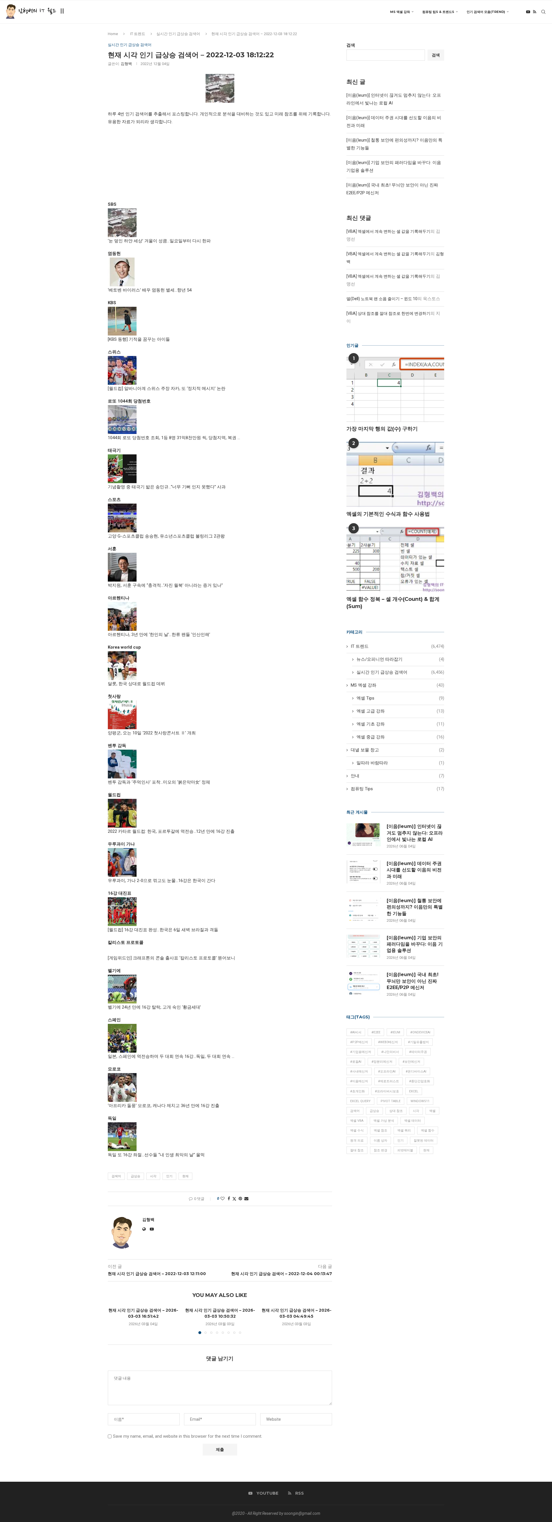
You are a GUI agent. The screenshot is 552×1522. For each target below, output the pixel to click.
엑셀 (432, 1111)
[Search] (543, 11)
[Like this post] (223, 1198)
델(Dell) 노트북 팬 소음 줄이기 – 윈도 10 (381, 298)
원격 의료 (357, 1140)
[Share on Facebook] (229, 1198)
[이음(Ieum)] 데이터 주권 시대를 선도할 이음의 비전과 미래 (414, 870)
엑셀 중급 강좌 (400, 737)
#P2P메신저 (359, 1042)
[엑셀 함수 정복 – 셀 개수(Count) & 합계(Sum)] (395, 559)
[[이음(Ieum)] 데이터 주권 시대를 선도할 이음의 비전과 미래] (363, 871)
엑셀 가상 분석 (383, 1121)
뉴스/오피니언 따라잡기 (400, 659)
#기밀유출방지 (418, 1042)
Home (113, 34)
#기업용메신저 (360, 1052)
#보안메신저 (411, 1062)
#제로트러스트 (388, 1081)
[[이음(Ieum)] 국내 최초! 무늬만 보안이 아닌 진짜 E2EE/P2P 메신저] (363, 983)
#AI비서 (355, 1032)
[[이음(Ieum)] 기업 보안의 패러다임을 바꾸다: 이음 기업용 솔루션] (363, 946)
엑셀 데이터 (412, 1121)
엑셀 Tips (400, 698)
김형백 (126, 64)
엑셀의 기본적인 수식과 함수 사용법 (388, 514)
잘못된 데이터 (424, 1140)
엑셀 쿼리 (404, 1130)
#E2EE (375, 1032)
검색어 (116, 1176)
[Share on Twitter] (234, 1198)
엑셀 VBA (356, 1121)
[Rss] (534, 11)
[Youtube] (528, 11)
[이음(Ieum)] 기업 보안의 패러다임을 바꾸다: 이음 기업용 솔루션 (415, 944)
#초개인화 (357, 1091)
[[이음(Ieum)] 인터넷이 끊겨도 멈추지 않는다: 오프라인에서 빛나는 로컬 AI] (363, 834)
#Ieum (395, 1032)
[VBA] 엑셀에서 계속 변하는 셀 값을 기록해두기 (388, 231)
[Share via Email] (246, 1198)
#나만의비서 (390, 1052)
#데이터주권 (418, 1052)
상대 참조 (396, 1111)
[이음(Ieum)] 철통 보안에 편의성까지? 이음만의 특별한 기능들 (415, 907)
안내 (397, 775)
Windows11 (420, 1101)
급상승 (135, 1176)
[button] (115, 1320)
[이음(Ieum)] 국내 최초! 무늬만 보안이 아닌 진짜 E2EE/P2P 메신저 (412, 981)
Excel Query (360, 1101)
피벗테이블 (405, 1150)
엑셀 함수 (427, 1130)
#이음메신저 (359, 1081)
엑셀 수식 (357, 1130)
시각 (153, 1176)
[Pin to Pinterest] (240, 1198)
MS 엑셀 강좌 (400, 12)
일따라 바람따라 (400, 762)
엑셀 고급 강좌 (400, 711)
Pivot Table (390, 1101)
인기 (169, 1176)
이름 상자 (380, 1140)
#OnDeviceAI (420, 1032)
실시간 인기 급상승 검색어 (178, 34)
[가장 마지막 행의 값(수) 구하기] (395, 389)
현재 (185, 1176)
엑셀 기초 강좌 (400, 724)
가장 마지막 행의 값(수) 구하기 (382, 429)
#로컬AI (355, 1062)
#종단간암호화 (419, 1081)
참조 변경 (380, 1150)
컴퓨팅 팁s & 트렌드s (438, 12)
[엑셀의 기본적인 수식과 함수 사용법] (395, 474)
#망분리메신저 (381, 1062)
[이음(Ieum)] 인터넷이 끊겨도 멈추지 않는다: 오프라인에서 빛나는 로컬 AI (415, 833)
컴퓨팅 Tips (397, 788)
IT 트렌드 (137, 34)
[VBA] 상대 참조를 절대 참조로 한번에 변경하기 (388, 313)
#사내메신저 (359, 1071)
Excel (413, 1091)
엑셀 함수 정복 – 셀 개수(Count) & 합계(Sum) (393, 602)
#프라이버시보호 (387, 1091)
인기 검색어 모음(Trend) (486, 12)
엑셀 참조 (380, 1130)
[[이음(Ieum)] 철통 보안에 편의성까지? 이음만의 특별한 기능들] (363, 909)
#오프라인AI (387, 1071)
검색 (350, 45)
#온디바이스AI (416, 1071)
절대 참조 (357, 1150)
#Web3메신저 (388, 1042)
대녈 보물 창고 (397, 750)
